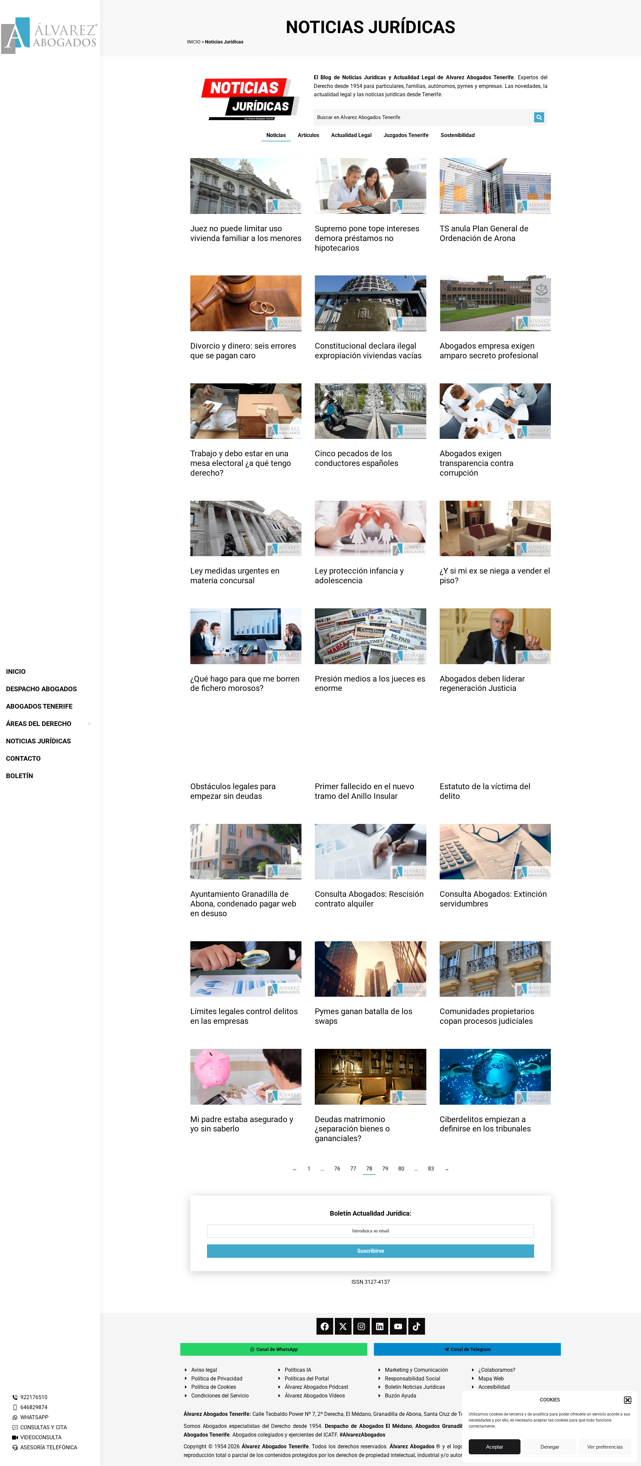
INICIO (194, 41)
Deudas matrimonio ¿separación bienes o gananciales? (352, 1129)
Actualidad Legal (351, 135)
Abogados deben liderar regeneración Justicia (482, 683)
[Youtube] (398, 1326)
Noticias (276, 135)
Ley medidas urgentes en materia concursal (234, 575)
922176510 (33, 1397)
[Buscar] (539, 117)
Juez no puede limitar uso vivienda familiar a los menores (245, 233)
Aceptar (494, 1447)
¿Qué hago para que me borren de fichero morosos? (244, 683)
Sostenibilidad (458, 135)
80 (401, 1169)
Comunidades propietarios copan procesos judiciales (487, 1016)
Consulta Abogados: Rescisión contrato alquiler (369, 898)
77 (353, 1169)
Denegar (550, 1447)
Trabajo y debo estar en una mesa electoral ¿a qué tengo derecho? (240, 463)
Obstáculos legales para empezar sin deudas (233, 791)
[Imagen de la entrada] (245, 186)
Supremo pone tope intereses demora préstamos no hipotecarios (367, 238)
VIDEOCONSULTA (40, 1437)
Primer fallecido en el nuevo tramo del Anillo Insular (364, 791)
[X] (343, 1326)
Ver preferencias (605, 1447)
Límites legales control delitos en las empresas (244, 1016)
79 (385, 1169)
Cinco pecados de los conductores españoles (356, 458)
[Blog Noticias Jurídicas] (250, 98)
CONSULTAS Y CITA (43, 1427)
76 (337, 1169)
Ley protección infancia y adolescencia (359, 575)
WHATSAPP (34, 1417)
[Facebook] (324, 1326)
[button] (627, 1400)
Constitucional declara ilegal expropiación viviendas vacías (368, 350)
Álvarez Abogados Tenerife (275, 1446)
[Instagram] (361, 1326)
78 (369, 1169)
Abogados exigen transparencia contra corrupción (476, 463)
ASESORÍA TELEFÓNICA (48, 1447)
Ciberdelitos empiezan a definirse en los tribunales (485, 1124)
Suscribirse (370, 1251)
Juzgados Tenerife (406, 135)
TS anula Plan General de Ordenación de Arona (484, 233)
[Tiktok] (416, 1326)
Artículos (308, 135)
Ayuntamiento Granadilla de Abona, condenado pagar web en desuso (243, 903)
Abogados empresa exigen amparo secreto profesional (489, 350)
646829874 (33, 1407)
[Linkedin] (380, 1326)
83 (431, 1169)
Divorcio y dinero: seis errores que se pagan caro (243, 350)
